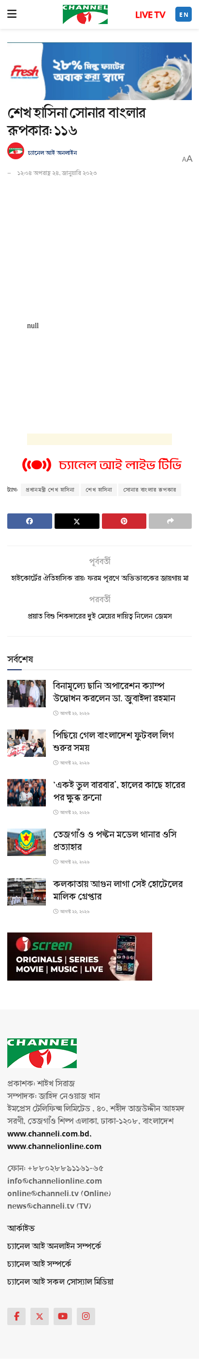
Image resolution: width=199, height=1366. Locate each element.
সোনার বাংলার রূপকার (149, 489)
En (184, 15)
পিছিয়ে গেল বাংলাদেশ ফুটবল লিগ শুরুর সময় (113, 741)
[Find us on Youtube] (63, 1316)
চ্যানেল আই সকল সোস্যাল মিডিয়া (60, 1282)
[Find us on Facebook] (16, 1316)
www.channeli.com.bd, (49, 1133)
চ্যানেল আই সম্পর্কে (39, 1264)
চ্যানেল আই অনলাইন (52, 153)
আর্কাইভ (21, 1228)
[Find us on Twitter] (39, 1316)
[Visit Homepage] (85, 14)
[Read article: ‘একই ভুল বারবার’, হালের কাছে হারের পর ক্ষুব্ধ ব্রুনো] (26, 792)
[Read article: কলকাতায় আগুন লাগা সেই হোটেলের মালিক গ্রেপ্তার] (26, 892)
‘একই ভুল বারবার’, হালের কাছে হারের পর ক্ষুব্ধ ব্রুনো (119, 791)
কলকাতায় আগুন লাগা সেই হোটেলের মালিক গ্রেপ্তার (118, 890)
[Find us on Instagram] (86, 1316)
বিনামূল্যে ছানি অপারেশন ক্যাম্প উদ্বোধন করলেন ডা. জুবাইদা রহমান (114, 692)
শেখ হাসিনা (98, 489)
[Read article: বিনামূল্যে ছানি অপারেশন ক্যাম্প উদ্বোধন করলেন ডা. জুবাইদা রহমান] (26, 693)
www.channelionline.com (55, 1146)
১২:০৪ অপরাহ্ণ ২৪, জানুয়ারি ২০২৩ (57, 173)
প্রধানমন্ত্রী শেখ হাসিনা (50, 489)
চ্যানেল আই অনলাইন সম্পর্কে (54, 1246)
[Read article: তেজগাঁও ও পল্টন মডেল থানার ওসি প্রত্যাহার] (26, 842)
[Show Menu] (11, 14)
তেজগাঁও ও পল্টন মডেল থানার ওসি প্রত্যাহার (114, 841)
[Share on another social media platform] (170, 521)
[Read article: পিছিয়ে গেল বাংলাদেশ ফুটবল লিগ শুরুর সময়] (26, 743)
